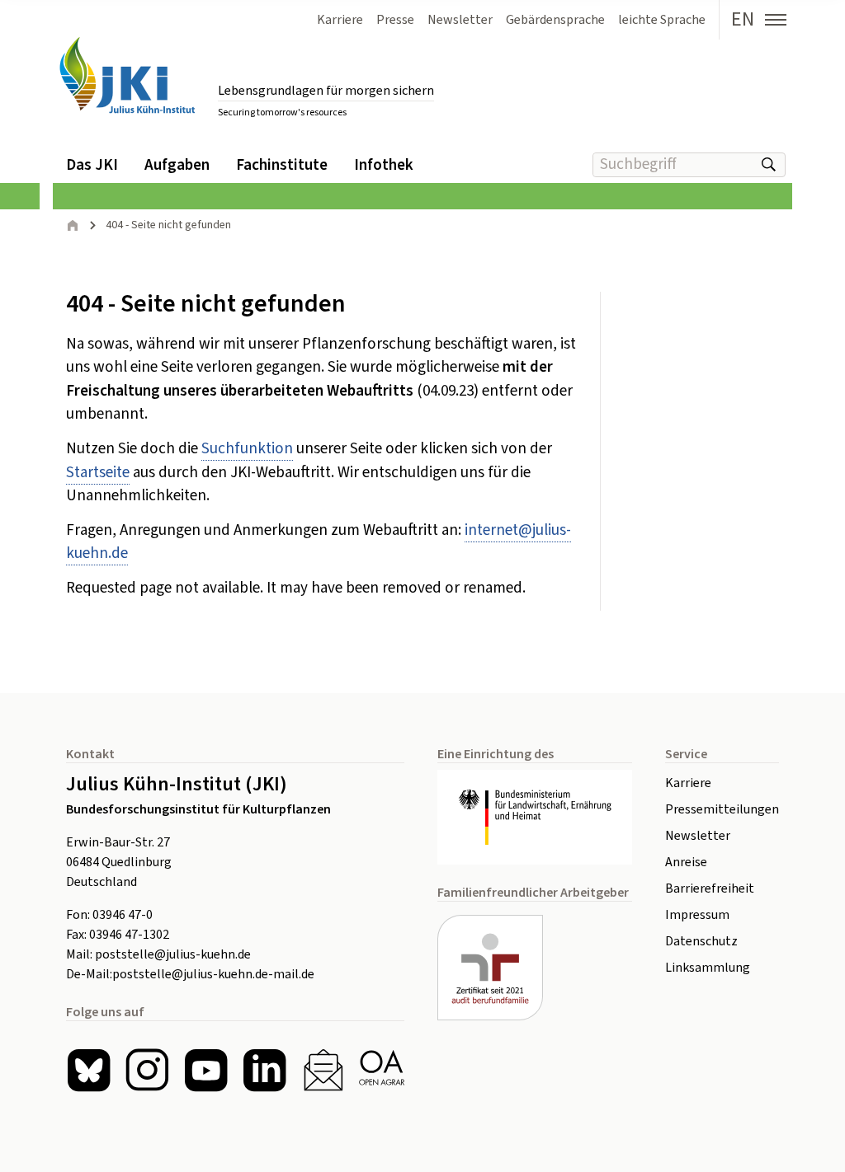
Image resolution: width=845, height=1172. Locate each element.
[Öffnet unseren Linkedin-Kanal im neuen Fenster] (264, 1070)
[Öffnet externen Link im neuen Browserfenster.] (534, 817)
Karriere (688, 783)
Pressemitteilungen (722, 809)
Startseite (98, 473)
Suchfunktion (247, 449)
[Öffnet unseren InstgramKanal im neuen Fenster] (147, 1070)
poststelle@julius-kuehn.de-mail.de (213, 974)
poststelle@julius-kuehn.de (173, 954)
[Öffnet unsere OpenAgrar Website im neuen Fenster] (381, 1070)
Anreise (686, 862)
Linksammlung (707, 968)
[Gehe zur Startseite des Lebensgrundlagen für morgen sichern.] (127, 75)
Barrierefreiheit (709, 888)
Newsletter (697, 836)
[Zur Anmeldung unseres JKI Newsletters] (323, 1070)
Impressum (697, 915)
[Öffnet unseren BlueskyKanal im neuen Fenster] (88, 1070)
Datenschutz (701, 941)
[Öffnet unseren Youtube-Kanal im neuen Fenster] (206, 1070)
